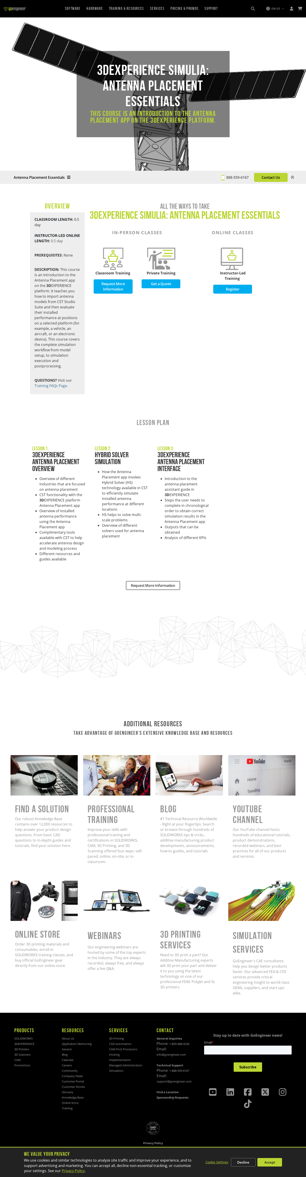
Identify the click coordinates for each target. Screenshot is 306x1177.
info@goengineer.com (171, 1055)
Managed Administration (125, 1065)
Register (232, 289)
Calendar (68, 1060)
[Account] (291, 8)
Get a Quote (161, 283)
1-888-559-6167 (179, 1071)
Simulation (116, 1071)
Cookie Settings (216, 1162)
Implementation (120, 1060)
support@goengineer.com (174, 1081)
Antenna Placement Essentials (39, 177)
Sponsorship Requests (172, 1097)
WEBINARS (92, 883)
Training (67, 1108)
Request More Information (113, 286)
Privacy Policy (73, 1170)
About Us (68, 1038)
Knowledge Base (73, 1097)
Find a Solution (23, 757)
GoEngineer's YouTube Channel (255, 757)
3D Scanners (22, 1055)
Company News (72, 1076)
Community (70, 1071)
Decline (243, 1162)
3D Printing (116, 1038)
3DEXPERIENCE (24, 1044)
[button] (274, 9)
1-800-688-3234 (179, 1044)
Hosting (114, 1055)
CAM (17, 1060)
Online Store (21, 883)
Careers (67, 1065)
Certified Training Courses (105, 757)
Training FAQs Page (50, 385)
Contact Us (271, 177)
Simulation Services (244, 883)
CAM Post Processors (123, 1049)
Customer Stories (73, 1087)
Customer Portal (73, 1081)
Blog (159, 757)
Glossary (67, 1092)
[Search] (252, 8)
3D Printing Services (173, 883)
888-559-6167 (237, 177)
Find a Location (168, 1092)
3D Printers (21, 1049)
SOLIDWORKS (23, 1038)
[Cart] (299, 8)
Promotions (22, 1065)
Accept (269, 1162)
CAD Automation (120, 1044)
